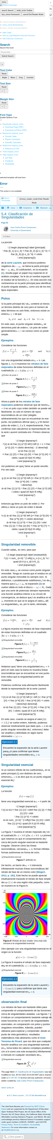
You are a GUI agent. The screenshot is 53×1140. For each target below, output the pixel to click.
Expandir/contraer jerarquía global (4, 208)
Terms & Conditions (21, 1125)
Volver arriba (6, 1088)
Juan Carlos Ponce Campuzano (23, 227)
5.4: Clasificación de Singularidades (29, 1072)
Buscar (5, 1137)
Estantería (27, 208)
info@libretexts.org (11, 1130)
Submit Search (8, 56)
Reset (4, 74)
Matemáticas (45, 208)
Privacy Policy (6, 1125)
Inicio (12, 208)
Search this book (7, 48)
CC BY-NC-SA (14, 1078)
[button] (9, 161)
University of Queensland (20, 230)
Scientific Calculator (13, 142)
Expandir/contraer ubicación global (50, 207)
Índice (7, 236)
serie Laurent (14, 262)
